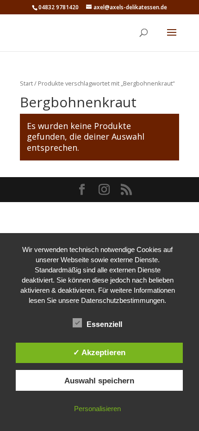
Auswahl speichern (99, 380)
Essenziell (104, 324)
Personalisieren (97, 409)
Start (26, 83)
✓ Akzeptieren (99, 352)
